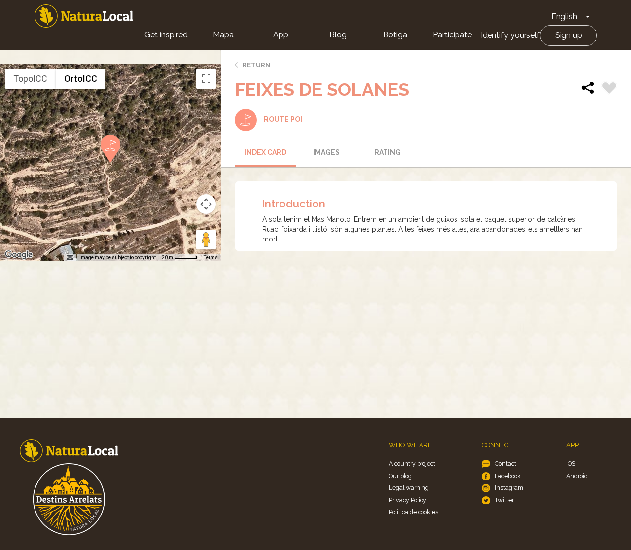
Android (577, 476)
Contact (505, 463)
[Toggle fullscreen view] (206, 79)
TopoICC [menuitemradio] (30, 78)
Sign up (568, 35)
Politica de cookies (413, 512)
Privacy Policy (407, 500)
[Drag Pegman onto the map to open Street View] (206, 239)
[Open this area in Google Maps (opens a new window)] (18, 254)
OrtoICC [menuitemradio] (80, 78)
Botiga (395, 34)
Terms (211, 257)
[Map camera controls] (206, 204)
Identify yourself (510, 35)
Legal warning (409, 487)
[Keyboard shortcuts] (70, 257)
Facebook (508, 476)
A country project (412, 463)
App (280, 34)
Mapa (223, 34)
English (564, 16)
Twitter (504, 500)
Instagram (509, 487)
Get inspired (166, 34)
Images (326, 152)
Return (256, 65)
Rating (387, 152)
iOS (570, 463)
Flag (609, 89)
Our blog (400, 476)
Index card (265, 152)
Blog (338, 34)
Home (84, 16)
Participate (452, 34)
